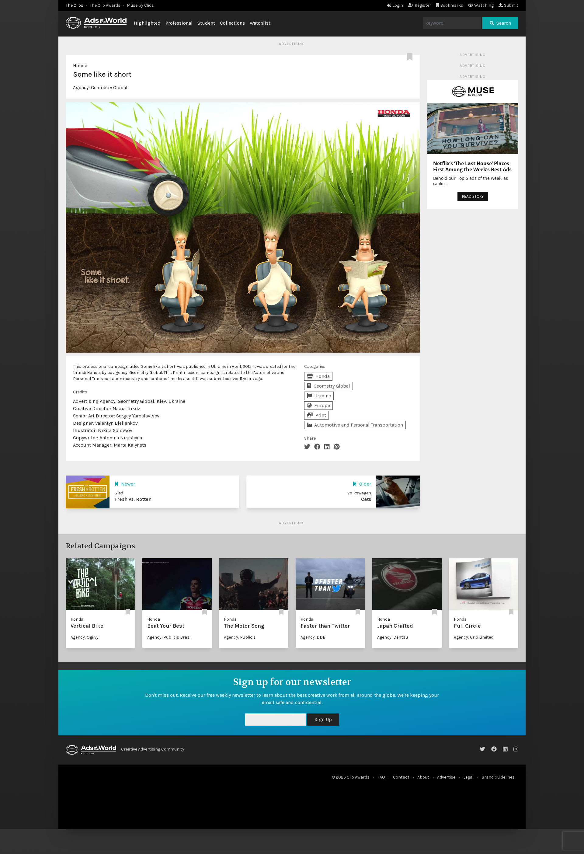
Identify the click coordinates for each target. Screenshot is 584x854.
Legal (468, 777)
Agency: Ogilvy (85, 637)
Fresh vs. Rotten (132, 499)
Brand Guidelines (498, 777)
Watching (484, 5)
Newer (128, 484)
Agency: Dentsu (392, 637)
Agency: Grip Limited (473, 637)
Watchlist (260, 23)
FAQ (381, 777)
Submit (511, 5)
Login (397, 5)
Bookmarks (451, 5)
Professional (179, 23)
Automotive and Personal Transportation (358, 425)
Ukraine (322, 396)
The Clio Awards (105, 5)
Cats (366, 499)
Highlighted (147, 23)
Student (206, 23)
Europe (322, 405)
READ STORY (473, 196)
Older (365, 484)
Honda (80, 65)
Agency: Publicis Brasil (169, 637)
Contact (401, 777)
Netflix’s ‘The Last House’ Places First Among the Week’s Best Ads (472, 166)
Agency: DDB (313, 637)
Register (423, 5)
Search (503, 23)
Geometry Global (109, 87)
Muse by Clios (140, 5)
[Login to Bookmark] (411, 57)
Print (320, 415)
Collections (232, 23)
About (423, 777)
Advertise (446, 777)
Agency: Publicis (240, 637)
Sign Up (323, 719)
